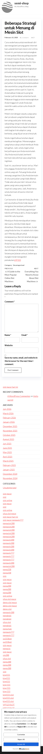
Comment (10, 301)
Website (9, 345)
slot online (7, 500)
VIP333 (17, 260)
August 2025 (8, 439)
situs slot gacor (9, 513)
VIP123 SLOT (9, 704)
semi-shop (21, 3)
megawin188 (8, 612)
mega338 (7, 569)
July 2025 (7, 443)
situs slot (7, 622)
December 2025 (10, 426)
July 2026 (7, 409)
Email (25, 335)
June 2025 (7, 448)
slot (4, 497)
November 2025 (10, 430)
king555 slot (8, 694)
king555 (6, 675)
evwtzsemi (25, 37)
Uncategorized (18, 265)
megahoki (7, 615)
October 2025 (9, 435)
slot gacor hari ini (10, 387)
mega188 (7, 662)
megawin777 (8, 553)
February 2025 (9, 465)
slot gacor (7, 493)
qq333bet (7, 638)
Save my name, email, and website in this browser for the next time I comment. (21, 361)
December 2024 (10, 474)
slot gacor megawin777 (13, 520)
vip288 (6, 655)
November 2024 (10, 478)
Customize (21, 734)
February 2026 (9, 417)
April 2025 (7, 456)
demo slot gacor (10, 602)
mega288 (7, 586)
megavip (6, 648)
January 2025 (9, 469)
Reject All (21, 739)
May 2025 (7, 452)
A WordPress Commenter (18, 396)
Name (8, 335)
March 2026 (8, 413)
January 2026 (9, 422)
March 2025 (8, 461)
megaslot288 (9, 523)
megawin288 (8, 540)
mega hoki (7, 629)
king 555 (6, 685)
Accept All (21, 744)
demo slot (7, 609)
